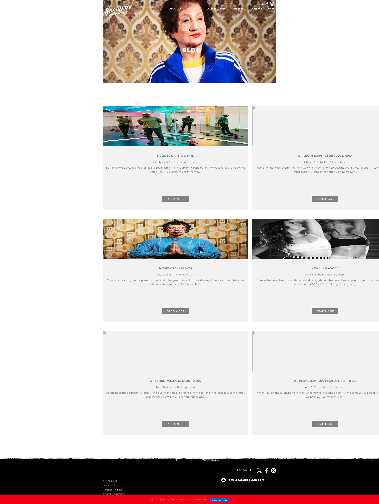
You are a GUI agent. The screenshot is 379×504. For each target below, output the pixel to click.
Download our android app (246, 480)
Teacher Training (216, 8)
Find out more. (198, 499)
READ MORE (175, 199)
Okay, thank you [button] (219, 500)
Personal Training (112, 489)
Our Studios (109, 485)
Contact (256, 8)
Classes (193, 8)
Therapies (240, 8)
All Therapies (110, 481)
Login (270, 8)
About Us (176, 8)
